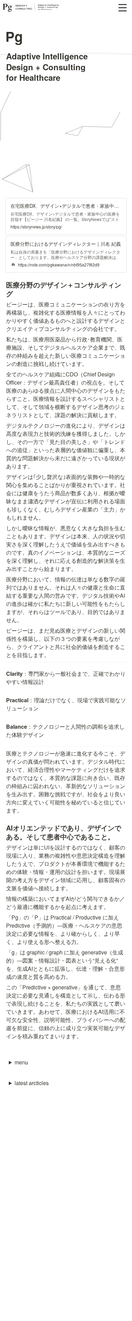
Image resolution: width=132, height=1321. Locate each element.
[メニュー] (122, 8)
